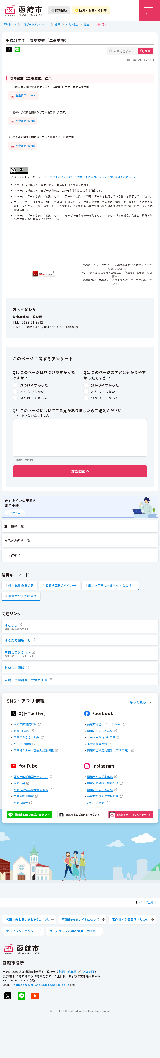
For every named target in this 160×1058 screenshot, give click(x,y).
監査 (86, 24)
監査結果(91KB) (25, 145)
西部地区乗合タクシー (60, 585)
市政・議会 (72, 24)
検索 (147, 51)
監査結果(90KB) (25, 120)
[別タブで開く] (9, 50)
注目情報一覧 (14, 526)
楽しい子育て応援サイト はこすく (111, 585)
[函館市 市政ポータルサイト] (24, 10)
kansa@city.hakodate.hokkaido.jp (52, 327)
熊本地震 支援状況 (21, 585)
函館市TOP (9, 24)
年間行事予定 (14, 555)
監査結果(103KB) (26, 95)
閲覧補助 (61, 10)
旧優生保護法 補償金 (22, 596)
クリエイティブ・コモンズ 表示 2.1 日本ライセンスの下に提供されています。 (92, 177)
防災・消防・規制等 (93, 10)
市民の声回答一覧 (17, 540)
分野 (57, 24)
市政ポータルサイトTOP (35, 24)
